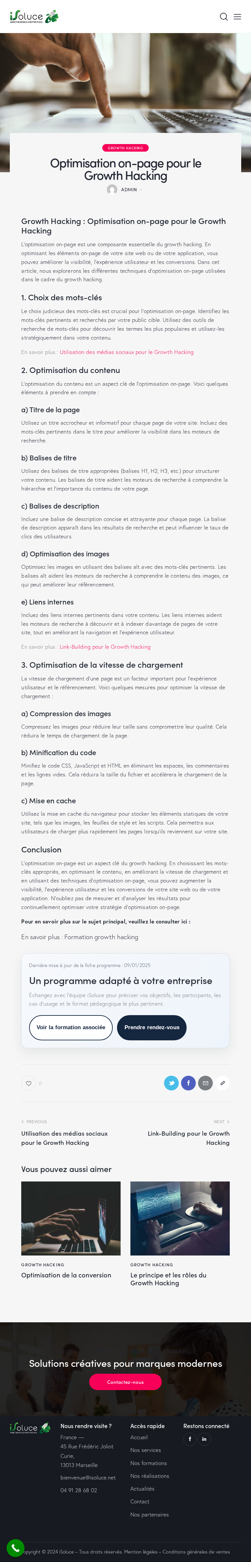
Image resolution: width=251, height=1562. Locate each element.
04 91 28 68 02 (78, 1490)
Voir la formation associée (71, 1027)
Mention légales (141, 1552)
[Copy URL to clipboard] (222, 1083)
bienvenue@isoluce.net (88, 1477)
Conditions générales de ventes (196, 1552)
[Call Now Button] (16, 1548)
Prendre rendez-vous (152, 1027)
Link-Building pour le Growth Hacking (105, 646)
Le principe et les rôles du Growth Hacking (168, 1278)
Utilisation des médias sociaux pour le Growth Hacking (126, 351)
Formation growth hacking (101, 937)
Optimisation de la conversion (66, 1274)
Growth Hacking (125, 147)
